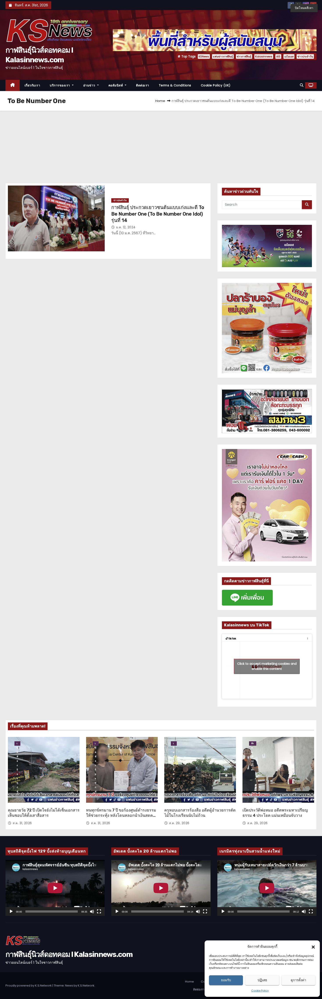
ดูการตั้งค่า (298, 980)
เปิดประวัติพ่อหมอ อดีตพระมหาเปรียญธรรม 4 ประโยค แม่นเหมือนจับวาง (275, 813)
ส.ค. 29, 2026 (179, 823)
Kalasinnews (263, 56)
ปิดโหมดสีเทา (304, 8)
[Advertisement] (161, 143)
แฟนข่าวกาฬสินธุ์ (223, 56)
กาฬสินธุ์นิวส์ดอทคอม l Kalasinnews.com (69, 954)
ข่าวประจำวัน (305, 56)
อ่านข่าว (89, 85)
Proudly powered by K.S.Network (28, 985)
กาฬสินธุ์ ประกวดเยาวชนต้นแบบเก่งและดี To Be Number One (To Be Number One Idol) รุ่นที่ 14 (157, 213)
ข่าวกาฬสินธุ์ (244, 56)
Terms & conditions (175, 85)
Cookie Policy (260, 990)
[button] (313, 946)
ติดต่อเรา (142, 85)
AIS (278, 56)
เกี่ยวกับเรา (32, 85)
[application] (55, 888)
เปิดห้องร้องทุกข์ (17, 744)
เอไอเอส (289, 56)
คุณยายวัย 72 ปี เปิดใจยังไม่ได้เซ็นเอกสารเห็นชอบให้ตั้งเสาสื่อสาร (44, 813)
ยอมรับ (226, 980)
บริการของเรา (60, 85)
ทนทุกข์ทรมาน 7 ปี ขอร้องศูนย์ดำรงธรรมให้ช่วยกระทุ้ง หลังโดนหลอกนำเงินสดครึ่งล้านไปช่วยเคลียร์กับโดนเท (121, 815)
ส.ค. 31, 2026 (22, 823)
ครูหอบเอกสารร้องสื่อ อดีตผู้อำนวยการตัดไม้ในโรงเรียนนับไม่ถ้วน (200, 813)
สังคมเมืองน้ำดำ (252, 744)
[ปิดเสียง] (92, 911)
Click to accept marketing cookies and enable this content (267, 666)
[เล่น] (11, 911)
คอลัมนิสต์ (116, 85)
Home (160, 100)
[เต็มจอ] (99, 911)
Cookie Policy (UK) (216, 85)
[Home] (12, 85)
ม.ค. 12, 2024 (126, 227)
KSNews (204, 56)
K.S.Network (86, 985)
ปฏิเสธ (262, 980)
